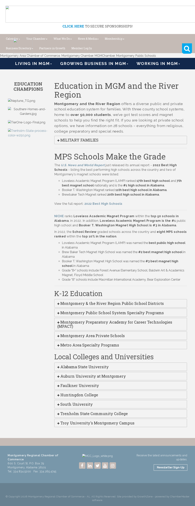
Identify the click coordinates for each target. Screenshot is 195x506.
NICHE (59, 216)
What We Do (62, 38)
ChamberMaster (180, 496)
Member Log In (81, 48)
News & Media (87, 38)
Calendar (12, 38)
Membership (113, 38)
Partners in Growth (52, 48)
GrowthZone (145, 496)
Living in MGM (32, 63)
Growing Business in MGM (93, 63)
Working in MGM (157, 63)
